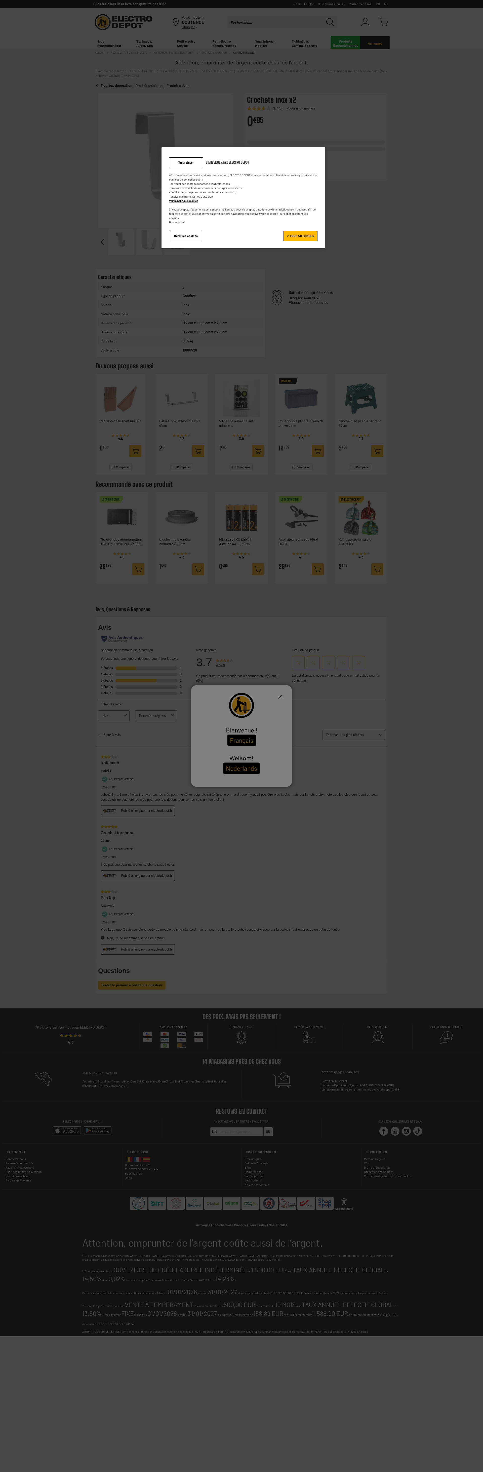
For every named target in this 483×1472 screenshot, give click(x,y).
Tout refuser (186, 162)
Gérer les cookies (186, 235)
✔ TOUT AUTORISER (300, 235)
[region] (243, 198)
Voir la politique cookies (183, 200)
